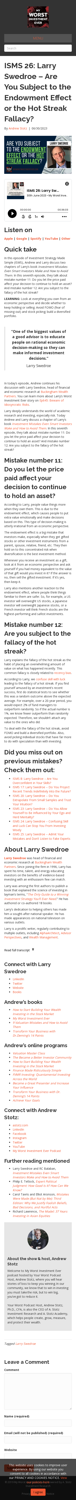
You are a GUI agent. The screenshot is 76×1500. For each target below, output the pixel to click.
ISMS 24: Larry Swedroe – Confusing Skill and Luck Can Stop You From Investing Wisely (40, 825)
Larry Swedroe (25, 1344)
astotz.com (20, 1125)
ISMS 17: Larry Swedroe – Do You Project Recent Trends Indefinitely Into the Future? (42, 789)
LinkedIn (18, 1129)
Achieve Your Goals (26, 1100)
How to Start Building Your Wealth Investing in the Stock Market (37, 1012)
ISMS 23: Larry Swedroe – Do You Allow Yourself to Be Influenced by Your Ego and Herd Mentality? (42, 813)
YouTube (51, 239)
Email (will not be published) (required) (33, 1433)
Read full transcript (17, 950)
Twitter (17, 1142)
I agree (38, 1492)
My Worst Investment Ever (31, 1018)
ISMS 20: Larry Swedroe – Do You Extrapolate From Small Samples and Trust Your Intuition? (42, 800)
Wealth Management (43, 937)
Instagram (20, 1138)
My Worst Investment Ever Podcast (37, 1151)
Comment (11, 1370)
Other (65, 239)
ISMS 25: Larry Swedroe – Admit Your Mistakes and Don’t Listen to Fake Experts (41, 836)
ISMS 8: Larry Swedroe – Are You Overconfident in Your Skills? (35, 781)
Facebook (19, 1134)
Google (21, 239)
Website (10, 1450)
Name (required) (16, 1416)
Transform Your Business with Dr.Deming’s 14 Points (34, 1033)
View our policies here (47, 1480)
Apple (8, 239)
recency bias (62, 673)
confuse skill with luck (50, 679)
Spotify (35, 239)
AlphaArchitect (49, 933)
